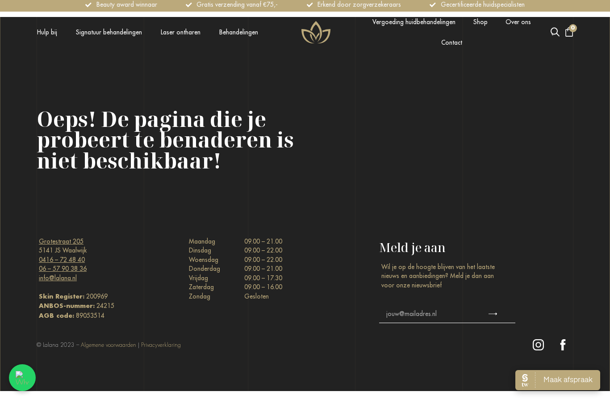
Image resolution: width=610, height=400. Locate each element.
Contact (451, 42)
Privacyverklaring (161, 345)
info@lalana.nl (58, 278)
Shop (480, 22)
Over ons (518, 22)
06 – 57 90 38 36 (63, 269)
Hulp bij (47, 32)
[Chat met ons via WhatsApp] (22, 377)
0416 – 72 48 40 (62, 260)
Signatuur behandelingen (109, 32)
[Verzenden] (493, 314)
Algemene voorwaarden (108, 345)
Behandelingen (238, 32)
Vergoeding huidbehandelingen (413, 22)
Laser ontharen (181, 32)
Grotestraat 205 (61, 241)
